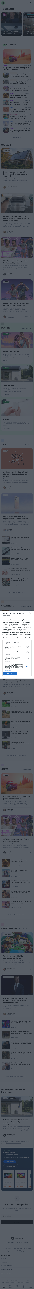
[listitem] (17, 643)
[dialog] (17, 644)
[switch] (27, 647)
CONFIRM (10, 673)
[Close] (30, 613)
